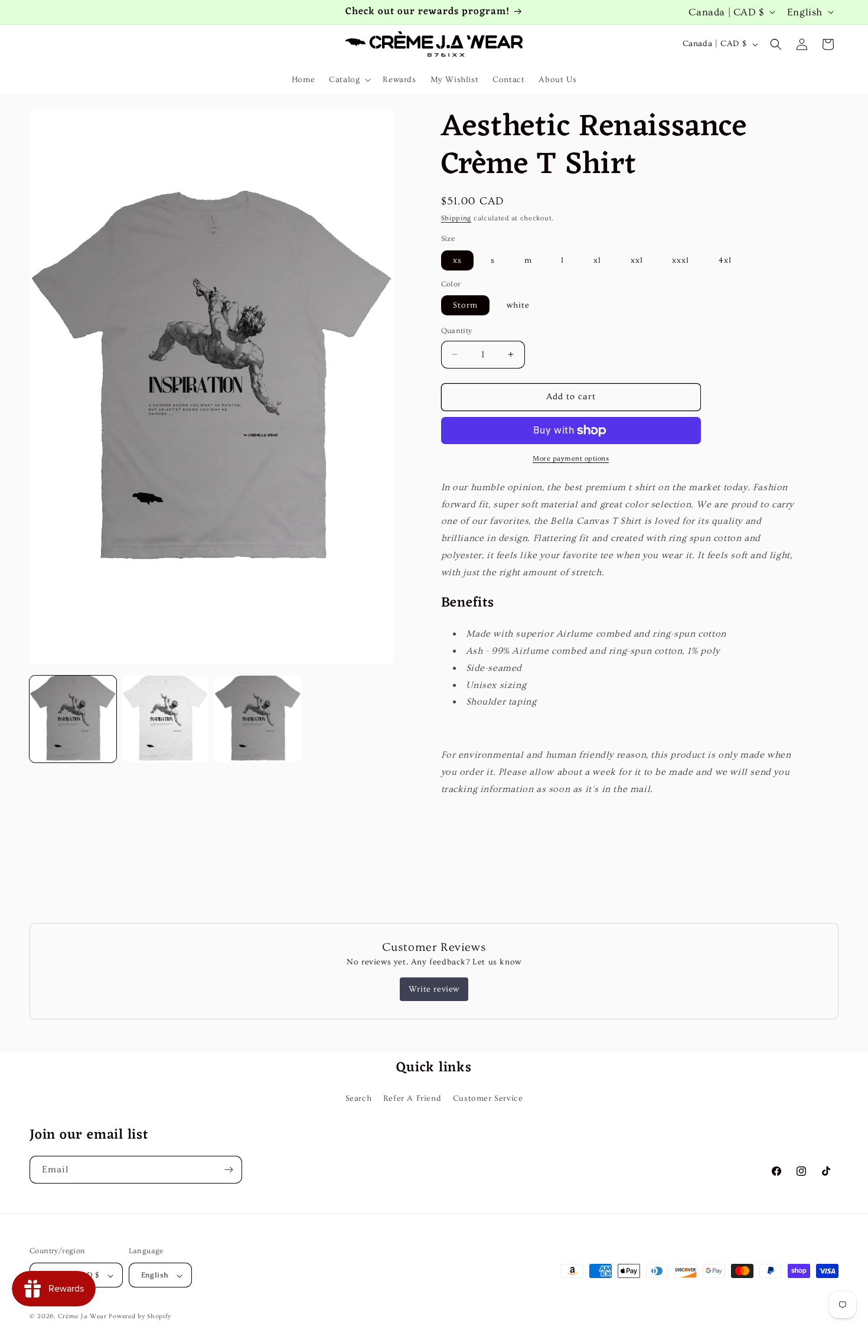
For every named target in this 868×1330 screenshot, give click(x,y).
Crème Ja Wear (82, 1317)
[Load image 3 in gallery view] (165, 719)
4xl (725, 260)
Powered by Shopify (140, 1317)
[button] (349, 79)
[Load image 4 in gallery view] (257, 719)
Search (358, 1098)
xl (597, 260)
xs (457, 260)
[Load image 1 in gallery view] (73, 719)
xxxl (680, 260)
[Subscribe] (229, 1170)
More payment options (571, 458)
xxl (637, 260)
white (518, 305)
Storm (465, 305)
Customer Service (488, 1098)
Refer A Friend (412, 1098)
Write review (434, 989)
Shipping (456, 218)
